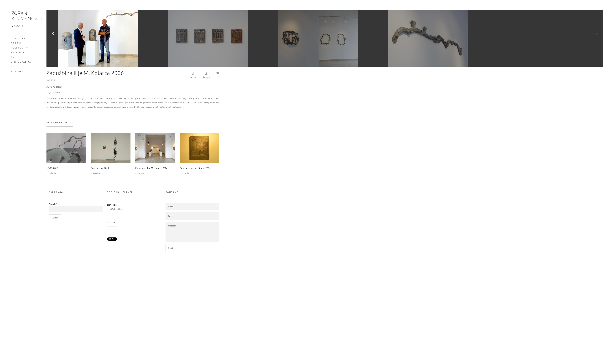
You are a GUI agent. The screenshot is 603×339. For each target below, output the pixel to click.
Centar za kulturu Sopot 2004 (195, 168)
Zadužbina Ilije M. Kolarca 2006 (151, 168)
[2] (66, 147)
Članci (120, 209)
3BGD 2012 (52, 168)
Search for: (54, 204)
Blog (14, 66)
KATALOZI (17, 52)
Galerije (51, 79)
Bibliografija (21, 62)
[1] (155, 147)
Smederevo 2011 (100, 168)
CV (13, 57)
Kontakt (17, 71)
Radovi (16, 43)
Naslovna (18, 38)
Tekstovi (18, 48)
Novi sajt (112, 204)
